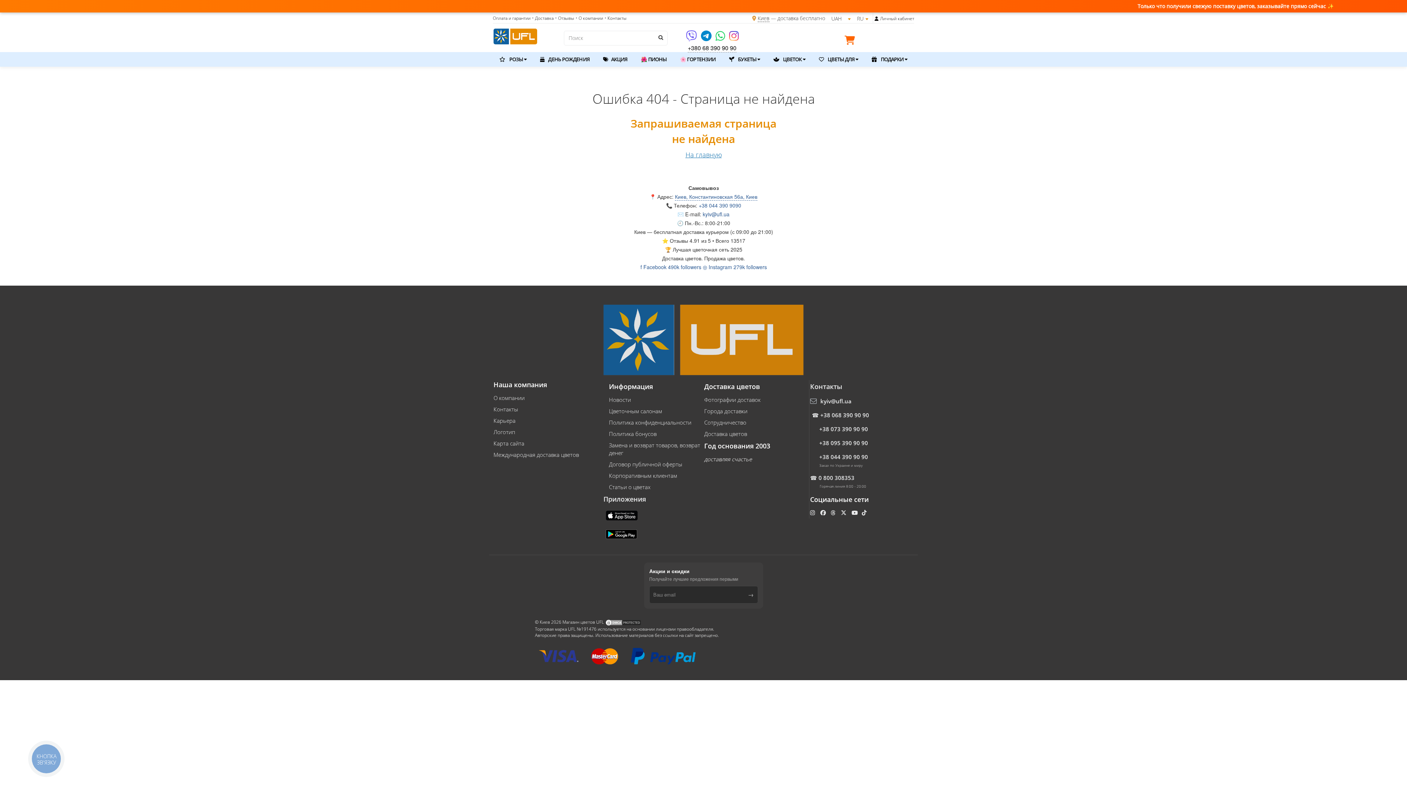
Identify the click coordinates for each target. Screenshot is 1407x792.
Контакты (506, 409)
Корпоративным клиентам (643, 475)
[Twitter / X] (844, 512)
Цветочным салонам (635, 411)
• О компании (589, 18)
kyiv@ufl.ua (716, 214)
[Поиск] (660, 37)
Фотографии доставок (732, 399)
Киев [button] (640, 231)
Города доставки (725, 411)
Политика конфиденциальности (650, 422)
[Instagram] (734, 38)
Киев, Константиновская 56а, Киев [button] (716, 196)
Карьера (505, 420)
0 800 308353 (836, 477)
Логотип (504, 432)
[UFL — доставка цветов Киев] (515, 35)
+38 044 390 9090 (720, 205)
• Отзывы (564, 18)
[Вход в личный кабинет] (877, 19)
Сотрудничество (725, 422)
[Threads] (834, 512)
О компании (509, 398)
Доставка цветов (725, 433)
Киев (763, 18)
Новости (620, 399)
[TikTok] (865, 512)
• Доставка (543, 18)
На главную (704, 154)
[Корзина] (851, 41)
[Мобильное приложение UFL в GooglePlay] (622, 533)
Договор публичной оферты (645, 464)
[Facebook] (823, 512)
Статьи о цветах (629, 487)
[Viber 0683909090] (692, 38)
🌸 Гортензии (698, 59)
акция (619, 59)
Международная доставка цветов (536, 454)
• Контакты (616, 18)
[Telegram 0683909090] (707, 38)
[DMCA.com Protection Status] (623, 622)
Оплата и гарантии (512, 18)
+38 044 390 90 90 (843, 457)
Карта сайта (509, 443)
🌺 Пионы (653, 59)
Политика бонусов (633, 433)
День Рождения (568, 59)
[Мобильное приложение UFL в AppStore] (622, 514)
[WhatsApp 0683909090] (721, 38)
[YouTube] (855, 512)
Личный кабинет (897, 18)
